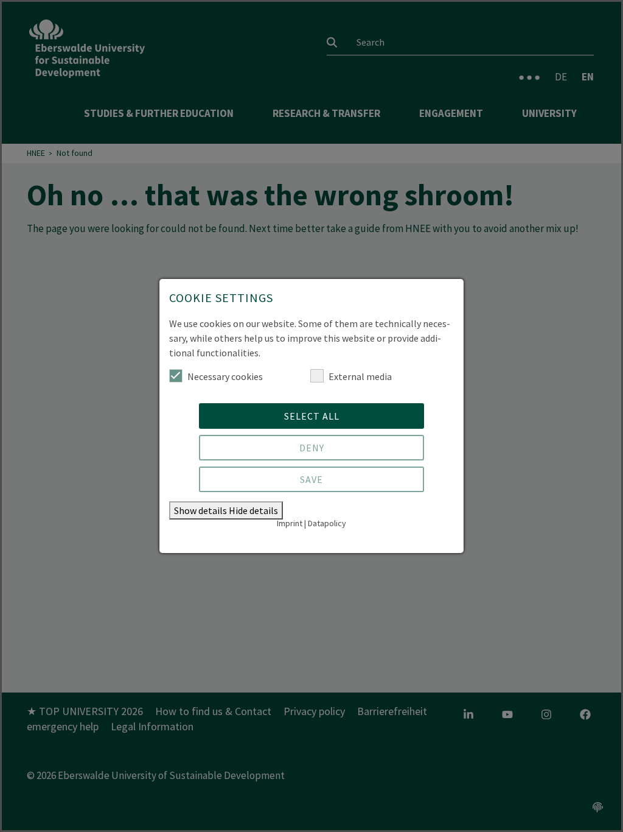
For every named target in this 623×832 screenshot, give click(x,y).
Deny (311, 448)
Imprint (289, 523)
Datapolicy (327, 523)
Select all (311, 416)
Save (311, 479)
